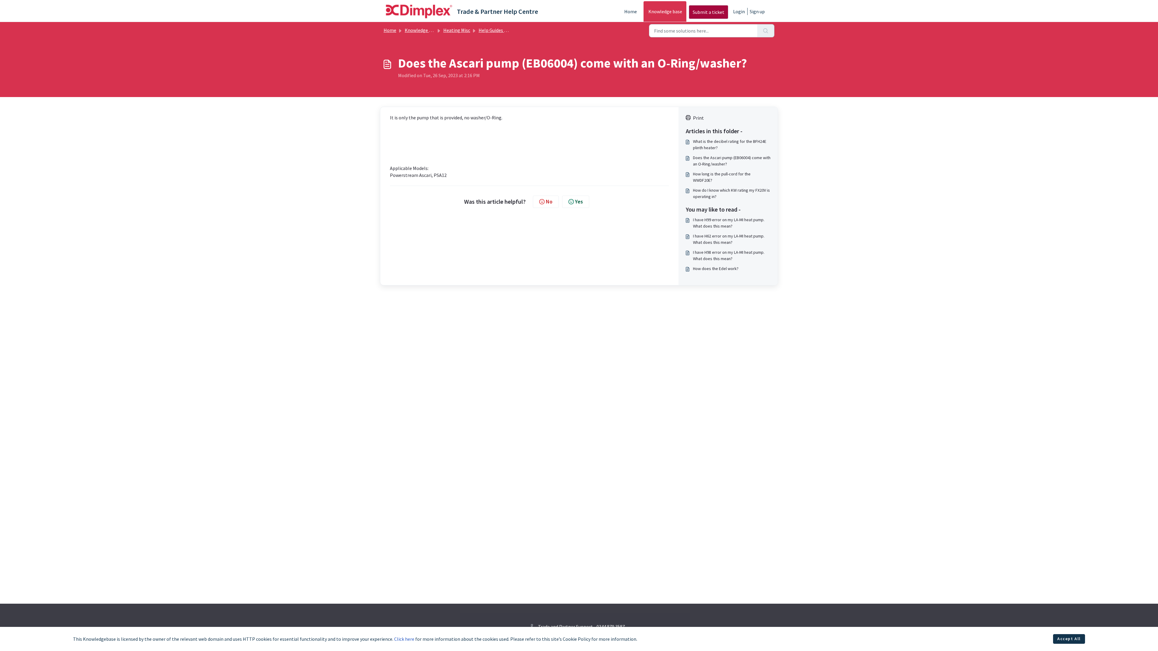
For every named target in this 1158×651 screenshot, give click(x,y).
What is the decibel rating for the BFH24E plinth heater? (729, 144)
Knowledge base (665, 11)
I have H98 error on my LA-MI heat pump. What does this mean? (728, 255)
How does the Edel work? (716, 268)
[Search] (765, 30)
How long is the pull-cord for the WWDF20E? (722, 177)
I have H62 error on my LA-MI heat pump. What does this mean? (728, 239)
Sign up (757, 11)
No (549, 201)
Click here (404, 639)
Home (630, 11)
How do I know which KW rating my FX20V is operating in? (731, 193)
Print (698, 118)
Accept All (1069, 638)
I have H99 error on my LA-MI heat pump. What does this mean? (728, 223)
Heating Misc (456, 30)
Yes (579, 201)
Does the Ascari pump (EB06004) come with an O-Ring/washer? (731, 161)
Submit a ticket (708, 12)
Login (739, 11)
